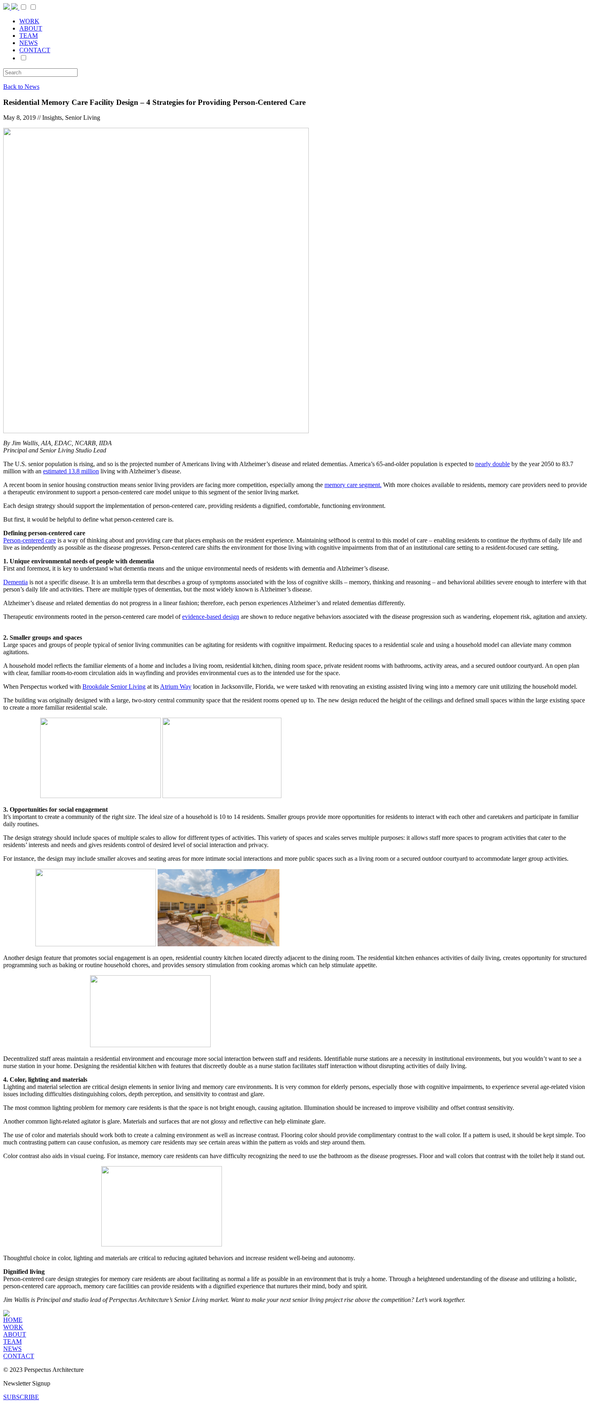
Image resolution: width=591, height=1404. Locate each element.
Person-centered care (29, 540)
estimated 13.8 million (71, 471)
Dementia (15, 582)
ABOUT (30, 28)
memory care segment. (353, 484)
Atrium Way (175, 686)
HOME (13, 1319)
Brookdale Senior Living (114, 686)
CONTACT (34, 50)
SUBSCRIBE (21, 1397)
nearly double (492, 463)
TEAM (28, 35)
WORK (29, 21)
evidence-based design (210, 616)
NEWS (28, 42)
